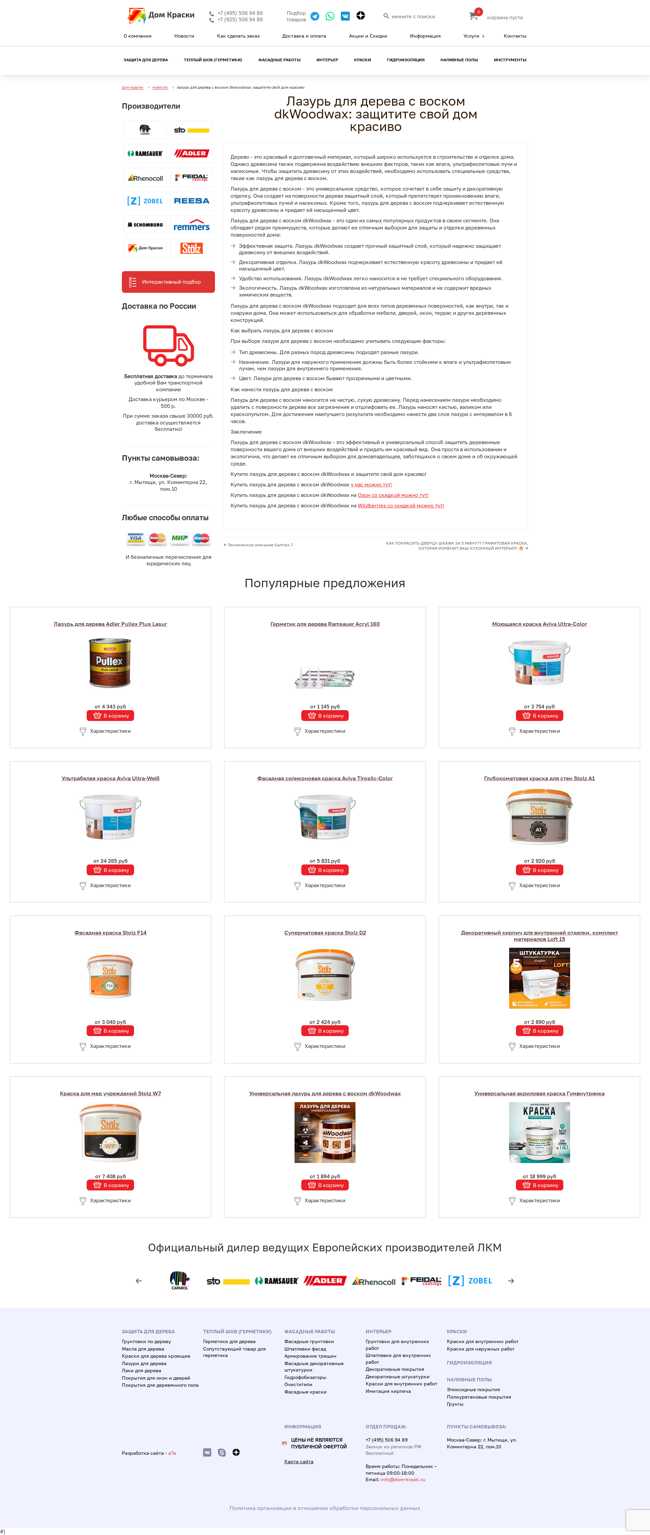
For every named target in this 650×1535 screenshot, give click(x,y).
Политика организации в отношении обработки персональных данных (325, 1508)
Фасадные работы (279, 59)
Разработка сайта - (149, 1453)
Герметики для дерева (229, 1341)
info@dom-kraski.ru (403, 1479)
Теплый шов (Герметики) (213, 59)
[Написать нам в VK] (343, 16)
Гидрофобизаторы (305, 1377)
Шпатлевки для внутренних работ (398, 1358)
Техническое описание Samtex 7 (260, 544)
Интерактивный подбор (171, 282)
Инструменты (510, 59)
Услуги (471, 36)
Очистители (298, 1384)
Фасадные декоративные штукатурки (314, 1366)
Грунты (455, 1404)
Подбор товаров (296, 16)
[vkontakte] (207, 1453)
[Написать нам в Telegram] (312, 16)
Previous (139, 1281)
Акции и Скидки (368, 36)
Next (511, 1281)
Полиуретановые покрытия (479, 1397)
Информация (425, 36)
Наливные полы (459, 59)
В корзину (116, 715)
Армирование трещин (310, 1356)
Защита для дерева (146, 59)
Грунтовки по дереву (146, 1341)
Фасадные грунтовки (309, 1341)
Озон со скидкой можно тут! (393, 495)
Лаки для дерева (141, 1370)
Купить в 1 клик (115, 626)
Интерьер (327, 59)
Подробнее (115, 662)
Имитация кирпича (388, 1391)
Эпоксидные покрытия (473, 1389)
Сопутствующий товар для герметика (234, 1352)
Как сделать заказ (238, 36)
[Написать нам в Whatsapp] (327, 16)
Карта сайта (298, 1461)
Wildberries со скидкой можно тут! (401, 505)
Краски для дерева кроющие (156, 1356)
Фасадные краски (305, 1392)
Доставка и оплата (304, 36)
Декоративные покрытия (395, 1369)
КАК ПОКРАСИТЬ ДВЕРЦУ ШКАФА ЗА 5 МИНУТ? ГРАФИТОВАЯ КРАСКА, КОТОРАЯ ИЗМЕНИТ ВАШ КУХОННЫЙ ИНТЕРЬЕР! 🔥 (457, 546)
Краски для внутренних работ (401, 1383)
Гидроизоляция (406, 59)
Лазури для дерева (144, 1363)
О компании (138, 36)
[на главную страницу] (161, 22)
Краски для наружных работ (481, 1349)
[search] (386, 16)
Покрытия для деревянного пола (160, 1385)
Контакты (515, 36)
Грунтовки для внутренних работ (397, 1344)
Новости (184, 36)
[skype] (222, 1453)
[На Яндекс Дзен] (358, 15)
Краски (362, 59)
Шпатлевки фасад (305, 1349)
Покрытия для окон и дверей (156, 1378)
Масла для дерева (143, 1349)
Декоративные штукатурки (398, 1376)
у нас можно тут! (371, 484)
